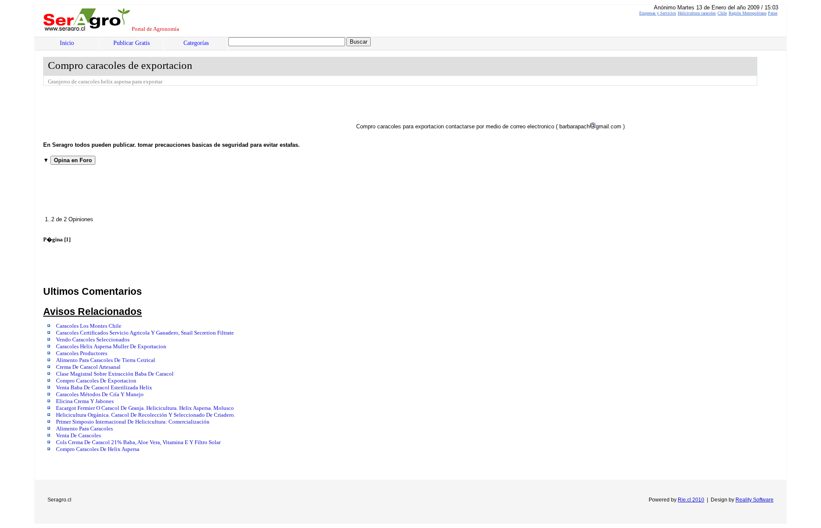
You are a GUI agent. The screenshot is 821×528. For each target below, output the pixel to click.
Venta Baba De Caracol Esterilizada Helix (104, 388)
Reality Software (754, 500)
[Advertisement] (198, 109)
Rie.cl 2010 (691, 500)
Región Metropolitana (747, 13)
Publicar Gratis (131, 43)
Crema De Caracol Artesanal (88, 367)
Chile (722, 13)
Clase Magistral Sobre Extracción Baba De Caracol (115, 374)
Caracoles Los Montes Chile (88, 326)
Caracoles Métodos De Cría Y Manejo (100, 394)
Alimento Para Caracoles (84, 429)
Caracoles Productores (81, 353)
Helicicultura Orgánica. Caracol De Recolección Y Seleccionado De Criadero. (145, 415)
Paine (772, 13)
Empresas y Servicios (657, 13)
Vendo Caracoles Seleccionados (93, 340)
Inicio (67, 43)
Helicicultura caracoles (697, 13)
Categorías (196, 43)
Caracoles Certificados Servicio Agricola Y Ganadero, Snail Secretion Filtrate (145, 333)
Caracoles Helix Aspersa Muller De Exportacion (111, 347)
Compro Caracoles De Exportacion (96, 381)
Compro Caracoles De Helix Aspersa (97, 449)
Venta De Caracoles (78, 436)
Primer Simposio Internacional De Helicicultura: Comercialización (133, 422)
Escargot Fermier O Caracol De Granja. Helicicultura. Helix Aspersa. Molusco (145, 408)
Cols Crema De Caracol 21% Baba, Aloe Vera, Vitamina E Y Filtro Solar (138, 442)
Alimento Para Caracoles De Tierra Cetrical (105, 360)
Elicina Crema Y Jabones (85, 401)
